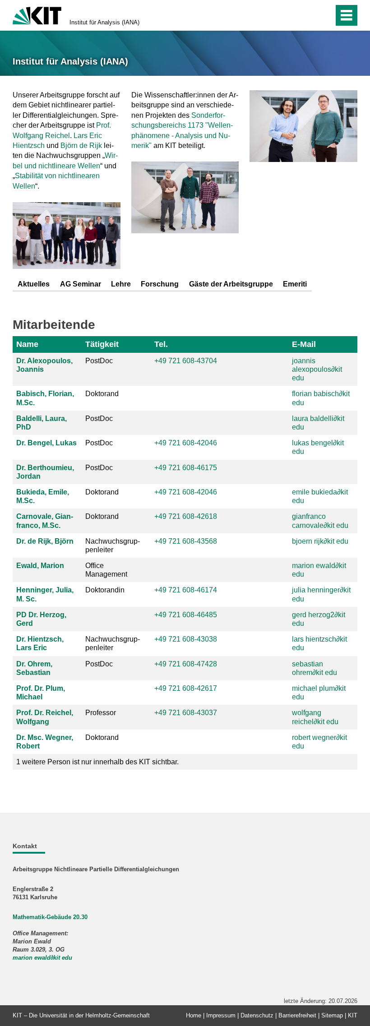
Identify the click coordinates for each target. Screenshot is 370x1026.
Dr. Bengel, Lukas (46, 443)
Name (27, 344)
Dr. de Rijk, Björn (45, 541)
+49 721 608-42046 (185, 443)
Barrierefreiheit (297, 1015)
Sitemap (332, 1015)
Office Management (106, 570)
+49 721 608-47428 (185, 664)
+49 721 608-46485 (185, 615)
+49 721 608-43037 (185, 712)
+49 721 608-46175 (185, 467)
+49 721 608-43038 (185, 639)
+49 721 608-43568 (185, 541)
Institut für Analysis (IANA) (104, 22)
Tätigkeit (102, 344)
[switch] (307, 15)
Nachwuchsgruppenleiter (112, 545)
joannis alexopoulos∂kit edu (317, 369)
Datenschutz (256, 1015)
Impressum (221, 1015)
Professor (100, 712)
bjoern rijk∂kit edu (320, 541)
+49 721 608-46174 (185, 590)
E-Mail (304, 344)
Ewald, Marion (40, 565)
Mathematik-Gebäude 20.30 (50, 917)
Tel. (161, 344)
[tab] (34, 284)
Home (193, 1015)
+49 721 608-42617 (185, 688)
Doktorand (102, 393)
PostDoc (99, 361)
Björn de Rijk (81, 145)
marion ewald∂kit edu (42, 957)
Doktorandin (105, 590)
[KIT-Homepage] (37, 15)
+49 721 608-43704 (185, 361)
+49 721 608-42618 (185, 516)
